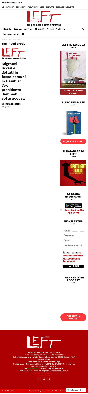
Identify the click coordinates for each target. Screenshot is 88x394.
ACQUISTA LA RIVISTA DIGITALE (73, 91)
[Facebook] (39, 379)
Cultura (60, 29)
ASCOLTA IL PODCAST (73, 317)
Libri (42, 7)
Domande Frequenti (65, 7)
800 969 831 (33, 368)
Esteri (50, 29)
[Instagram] (44, 379)
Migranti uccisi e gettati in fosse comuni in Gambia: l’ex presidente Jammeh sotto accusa (14, 81)
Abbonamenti (8, 7)
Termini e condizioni (44, 373)
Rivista (7, 29)
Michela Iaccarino (12, 103)
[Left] (44, 18)
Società (39, 29)
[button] (83, 29)
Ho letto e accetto (73, 257)
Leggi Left (20, 7)
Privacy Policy (44, 375)
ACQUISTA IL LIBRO (73, 141)
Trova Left (32, 7)
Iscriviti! (73, 266)
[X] (49, 379)
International (11, 34)
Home (4, 40)
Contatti (50, 7)
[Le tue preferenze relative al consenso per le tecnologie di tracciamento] (76, 390)
